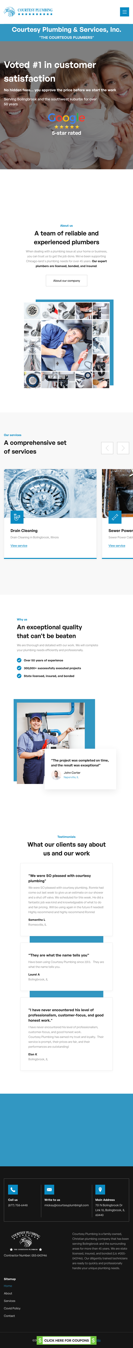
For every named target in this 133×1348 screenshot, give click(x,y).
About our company (66, 280)
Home (8, 1286)
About (8, 1293)
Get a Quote (66, 1143)
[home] (28, 12)
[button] (124, 11)
